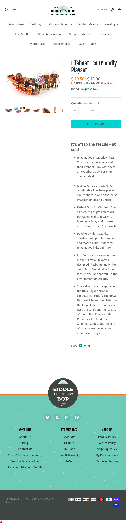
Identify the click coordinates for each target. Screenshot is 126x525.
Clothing (35, 24)
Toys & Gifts (22, 34)
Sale (81, 44)
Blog (93, 44)
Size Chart (69, 449)
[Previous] (8, 81)
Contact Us (25, 449)
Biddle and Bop (63, 393)
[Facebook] (57, 417)
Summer (104, 34)
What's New (16, 24)
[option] (34, 82)
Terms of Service (107, 461)
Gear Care (69, 437)
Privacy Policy (107, 437)
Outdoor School (59, 24)
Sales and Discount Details (25, 467)
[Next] (59, 81)
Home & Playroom (49, 34)
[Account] (113, 9)
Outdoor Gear (86, 24)
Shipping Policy (107, 449)
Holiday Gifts (62, 44)
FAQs (69, 461)
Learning (109, 24)
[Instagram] (67, 417)
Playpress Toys (89, 89)
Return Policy (107, 443)
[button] (93, 82)
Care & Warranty (69, 455)
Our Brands (102, 9)
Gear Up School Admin (25, 461)
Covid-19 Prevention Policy (25, 455)
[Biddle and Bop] (63, 9)
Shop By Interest (79, 34)
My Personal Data (107, 455)
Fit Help (69, 443)
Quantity (85, 103)
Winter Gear (37, 44)
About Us (25, 437)
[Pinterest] (77, 417)
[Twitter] (47, 417)
